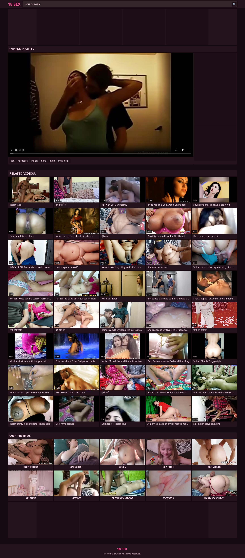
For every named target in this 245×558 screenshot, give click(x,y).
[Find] (234, 4)
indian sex (63, 160)
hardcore (23, 160)
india (52, 160)
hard (43, 160)
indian (34, 160)
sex (12, 160)
